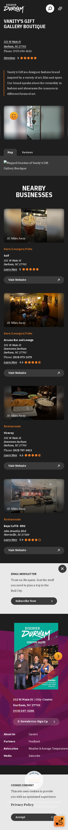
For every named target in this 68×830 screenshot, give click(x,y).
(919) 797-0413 (22, 450)
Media (8, 755)
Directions (9, 58)
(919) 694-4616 (22, 51)
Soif (6, 255)
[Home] (14, 8)
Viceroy (9, 433)
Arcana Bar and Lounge (18, 340)
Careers (33, 734)
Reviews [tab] (27, 152)
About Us (9, 734)
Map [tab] (10, 152)
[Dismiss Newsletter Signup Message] (62, 569)
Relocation (11, 748)
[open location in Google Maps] (34, 165)
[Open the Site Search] (50, 8)
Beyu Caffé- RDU (14, 526)
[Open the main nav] (60, 8)
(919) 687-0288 (23, 711)
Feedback (34, 741)
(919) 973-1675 (22, 357)
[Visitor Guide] (36, 656)
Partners (9, 741)
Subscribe (34, 755)
